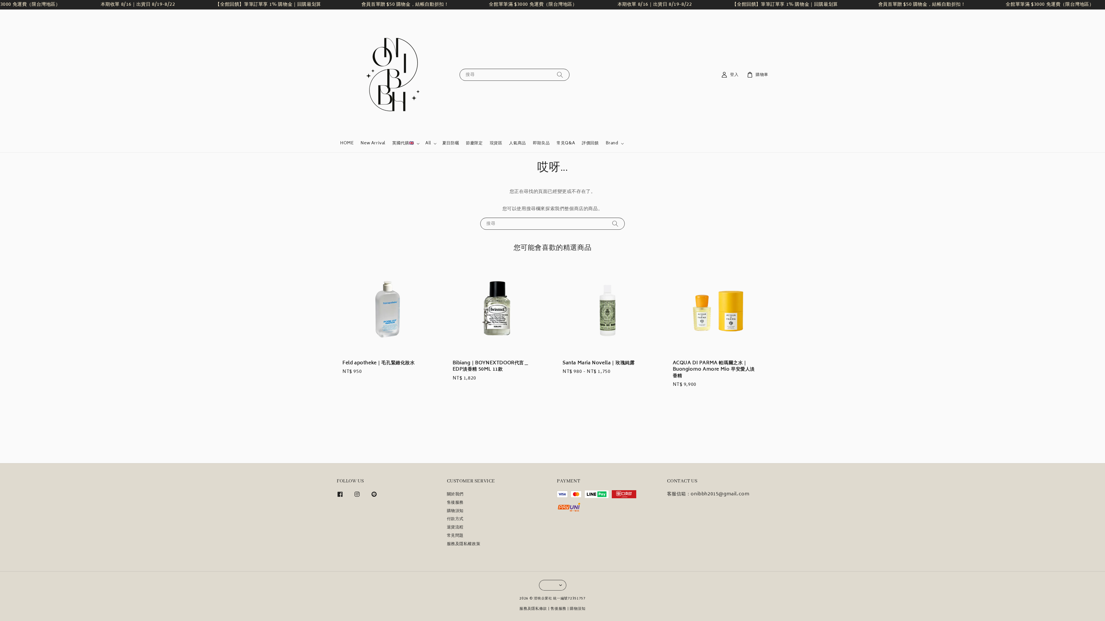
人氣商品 (517, 143)
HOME (347, 143)
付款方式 (455, 519)
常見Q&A (566, 143)
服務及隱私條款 (533, 609)
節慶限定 (474, 143)
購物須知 (455, 511)
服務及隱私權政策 (464, 544)
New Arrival (373, 143)
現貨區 (496, 143)
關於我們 (455, 495)
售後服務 (455, 502)
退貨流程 (455, 527)
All (428, 143)
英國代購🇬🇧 (403, 143)
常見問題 (455, 535)
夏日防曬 (450, 143)
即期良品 (541, 143)
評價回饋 (590, 143)
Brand (612, 143)
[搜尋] (560, 74)
